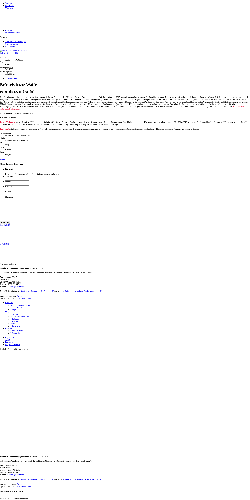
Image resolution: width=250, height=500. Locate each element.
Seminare (9, 3)
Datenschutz (10, 342)
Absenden (5, 222)
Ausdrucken (5, 225)
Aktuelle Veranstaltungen (15, 41)
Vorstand (14, 321)
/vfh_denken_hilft (24, 298)
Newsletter (4, 244)
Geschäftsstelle (16, 331)
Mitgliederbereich (12, 33)
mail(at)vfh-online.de (15, 286)
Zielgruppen (10, 46)
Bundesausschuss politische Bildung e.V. (37, 291)
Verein (8, 312)
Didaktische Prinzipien (19, 317)
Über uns (9, 8)
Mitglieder (14, 319)
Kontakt (8, 30)
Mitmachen (9, 5)
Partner (13, 324)
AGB (7, 340)
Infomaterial (15, 333)
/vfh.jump (21, 296)
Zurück (3, 159)
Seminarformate (11, 44)
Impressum (9, 337)
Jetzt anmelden (11, 78)
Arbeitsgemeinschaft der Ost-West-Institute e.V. (82, 291)
